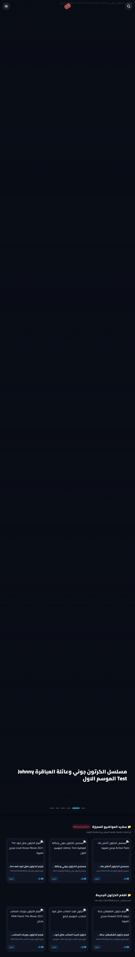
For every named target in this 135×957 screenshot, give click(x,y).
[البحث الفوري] (128, 6)
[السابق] (126, 861)
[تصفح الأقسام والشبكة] (6, 6)
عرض (97, 879)
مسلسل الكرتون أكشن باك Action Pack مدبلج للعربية (72, 775)
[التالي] (9, 861)
